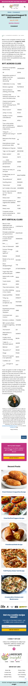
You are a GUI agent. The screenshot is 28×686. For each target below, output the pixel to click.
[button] (3, 7)
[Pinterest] (14, 649)
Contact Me (7, 672)
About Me (7, 670)
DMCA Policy (21, 672)
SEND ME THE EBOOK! (14, 457)
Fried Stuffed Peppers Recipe (14, 518)
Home (9, 12)
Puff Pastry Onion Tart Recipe (14, 571)
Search (24, 437)
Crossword (16, 12)
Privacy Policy (21, 670)
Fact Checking (22, 674)
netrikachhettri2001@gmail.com (9, 425)
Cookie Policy (7, 674)
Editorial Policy (8, 677)
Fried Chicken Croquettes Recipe (14, 492)
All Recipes (22, 677)
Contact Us (12, 427)
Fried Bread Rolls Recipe (14, 544)
